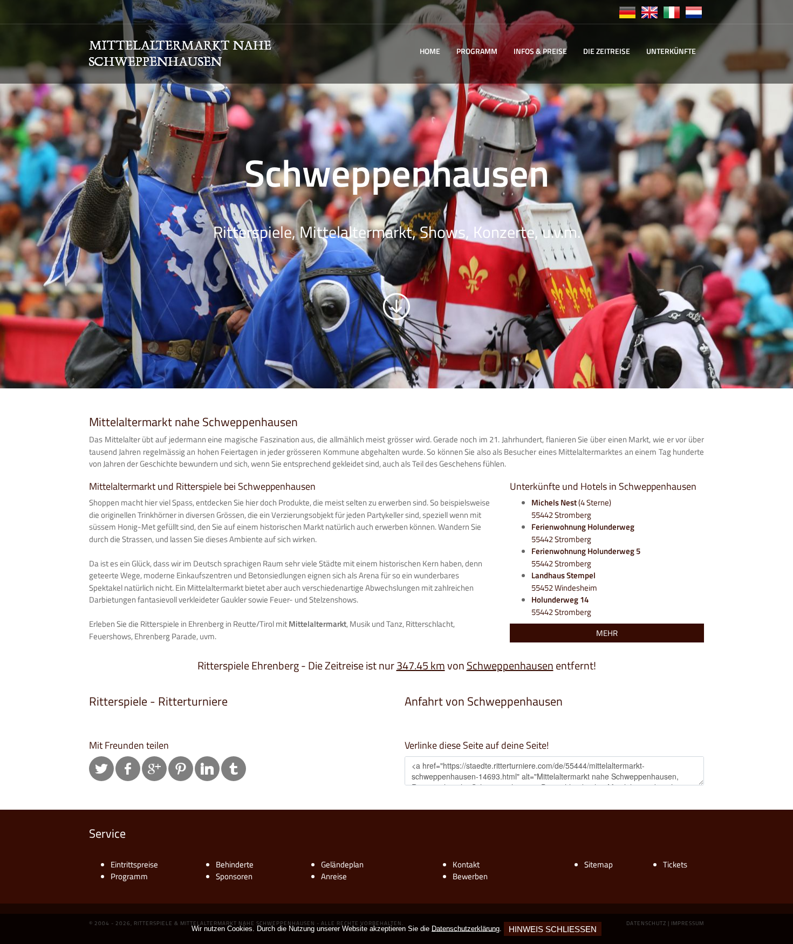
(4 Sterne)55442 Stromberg (571, 508)
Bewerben (470, 876)
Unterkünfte (671, 51)
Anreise (334, 876)
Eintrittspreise (134, 864)
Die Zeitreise (606, 51)
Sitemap (598, 864)
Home (430, 51)
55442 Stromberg (582, 533)
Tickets (675, 864)
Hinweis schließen (553, 929)
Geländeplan (342, 864)
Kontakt (466, 864)
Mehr (607, 633)
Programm (476, 51)
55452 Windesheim (564, 581)
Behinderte (235, 864)
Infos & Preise (540, 51)
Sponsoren (234, 876)
